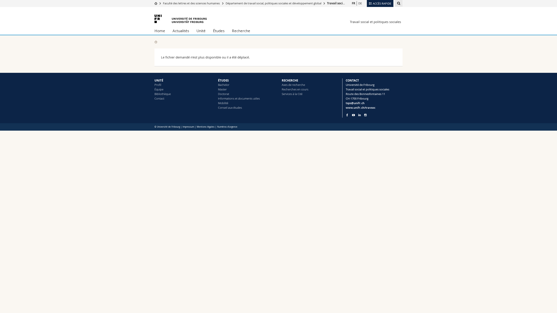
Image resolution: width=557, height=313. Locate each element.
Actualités (181, 30)
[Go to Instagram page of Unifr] (365, 115)
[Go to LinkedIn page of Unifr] (359, 115)
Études (219, 30)
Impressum (188, 126)
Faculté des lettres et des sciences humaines (191, 3)
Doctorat (223, 94)
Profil (157, 85)
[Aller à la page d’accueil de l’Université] (180, 19)
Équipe (158, 89)
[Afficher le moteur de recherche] (399, 3)
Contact (159, 98)
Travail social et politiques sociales (375, 22)
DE (360, 3)
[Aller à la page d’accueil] (155, 3)
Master (222, 89)
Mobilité (223, 103)
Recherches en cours (295, 89)
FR (353, 3)
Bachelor (223, 85)
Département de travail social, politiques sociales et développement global (273, 3)
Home (159, 30)
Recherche (241, 30)
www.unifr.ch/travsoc (360, 108)
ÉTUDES (223, 80)
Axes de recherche (293, 85)
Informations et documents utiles (239, 98)
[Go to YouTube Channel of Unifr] (353, 115)
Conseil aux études (230, 108)
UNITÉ (158, 80)
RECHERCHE (290, 80)
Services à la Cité (292, 94)
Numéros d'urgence (227, 126)
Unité (201, 30)
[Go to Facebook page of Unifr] (347, 115)
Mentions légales (206, 126)
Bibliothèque (162, 94)
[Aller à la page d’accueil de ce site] (155, 42)
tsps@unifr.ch (355, 103)
